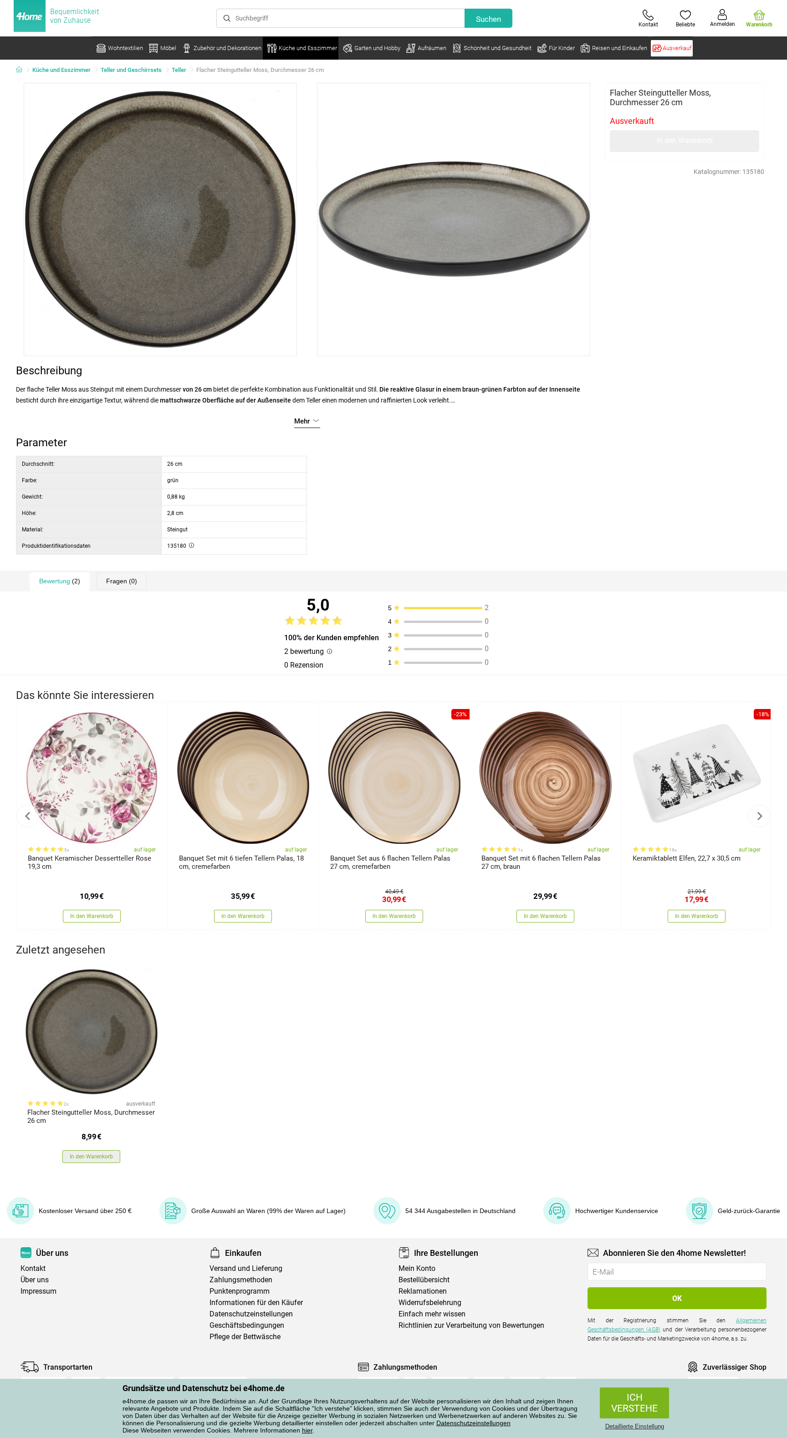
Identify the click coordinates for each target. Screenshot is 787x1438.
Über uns (34, 1279)
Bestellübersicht (424, 1279)
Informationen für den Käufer (256, 1302)
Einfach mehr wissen (432, 1314)
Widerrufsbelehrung (430, 1302)
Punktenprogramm (240, 1291)
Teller (179, 69)
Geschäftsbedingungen (247, 1325)
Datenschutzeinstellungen (473, 1423)
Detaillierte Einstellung (634, 1426)
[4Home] (22, 70)
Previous (27, 816)
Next (759, 816)
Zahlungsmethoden (241, 1279)
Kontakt (33, 1268)
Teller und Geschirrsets (131, 69)
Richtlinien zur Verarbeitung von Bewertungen (471, 1325)
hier (307, 1430)
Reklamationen (423, 1291)
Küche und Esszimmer (61, 69)
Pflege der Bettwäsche (245, 1336)
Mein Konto (417, 1268)
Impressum (38, 1291)
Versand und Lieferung (246, 1268)
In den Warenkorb (685, 140)
